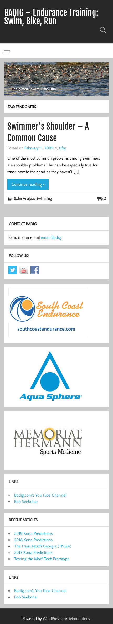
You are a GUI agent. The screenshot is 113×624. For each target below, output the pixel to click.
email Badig (51, 237)
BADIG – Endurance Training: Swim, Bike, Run (51, 16)
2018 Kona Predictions (33, 539)
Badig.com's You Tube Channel (40, 495)
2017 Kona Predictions (33, 552)
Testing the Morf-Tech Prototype (42, 558)
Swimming (44, 198)
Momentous (79, 618)
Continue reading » (28, 184)
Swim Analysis (24, 198)
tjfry (62, 147)
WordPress (51, 618)
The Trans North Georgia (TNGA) (42, 546)
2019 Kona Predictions (33, 533)
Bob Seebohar (26, 501)
